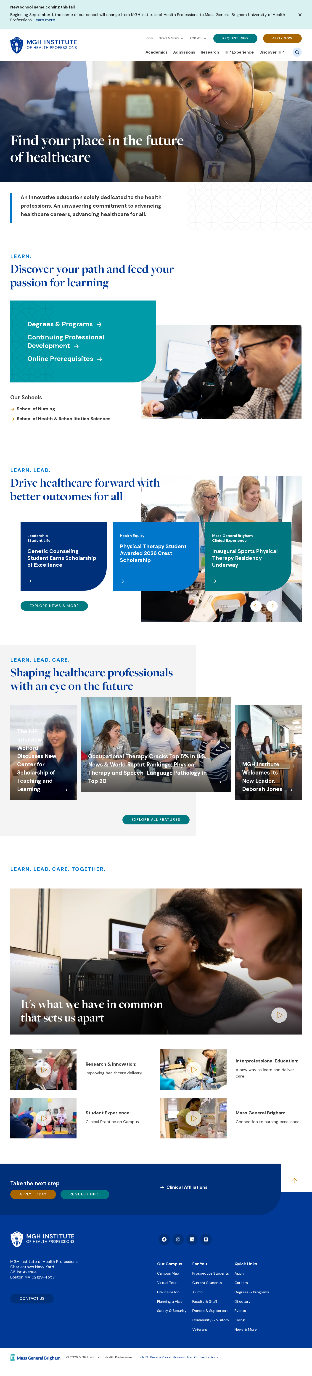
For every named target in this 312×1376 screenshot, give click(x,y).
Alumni (197, 1292)
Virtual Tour (167, 1282)
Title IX (143, 1357)
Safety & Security (172, 1310)
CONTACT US (32, 1298)
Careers (241, 1282)
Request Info (235, 38)
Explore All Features (156, 819)
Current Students (207, 1282)
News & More (169, 38)
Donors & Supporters (210, 1310)
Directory (243, 1301)
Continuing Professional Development (65, 341)
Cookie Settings (206, 1357)
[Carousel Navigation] (264, 606)
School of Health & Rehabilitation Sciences (64, 419)
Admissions (184, 52)
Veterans (200, 1329)
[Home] (42, 1239)
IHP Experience (239, 52)
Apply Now (282, 38)
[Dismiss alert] (300, 14)
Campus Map (168, 1273)
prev (256, 606)
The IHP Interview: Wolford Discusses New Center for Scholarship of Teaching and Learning (36, 760)
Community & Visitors (210, 1320)
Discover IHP (271, 52)
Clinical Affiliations (187, 1187)
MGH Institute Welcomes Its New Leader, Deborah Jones (262, 777)
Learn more (44, 19)
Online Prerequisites (60, 359)
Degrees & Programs (60, 324)
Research (210, 52)
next (272, 606)
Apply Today (33, 1194)
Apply (239, 1273)
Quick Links (246, 1264)
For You (196, 38)
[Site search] (297, 52)
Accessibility (182, 1357)
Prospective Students (210, 1273)
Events (240, 1310)
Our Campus (169, 1264)
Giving (240, 1320)
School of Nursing (36, 409)
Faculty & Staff (204, 1301)
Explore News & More (54, 605)
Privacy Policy (160, 1357)
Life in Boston (168, 1292)
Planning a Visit (169, 1301)
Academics (156, 52)
